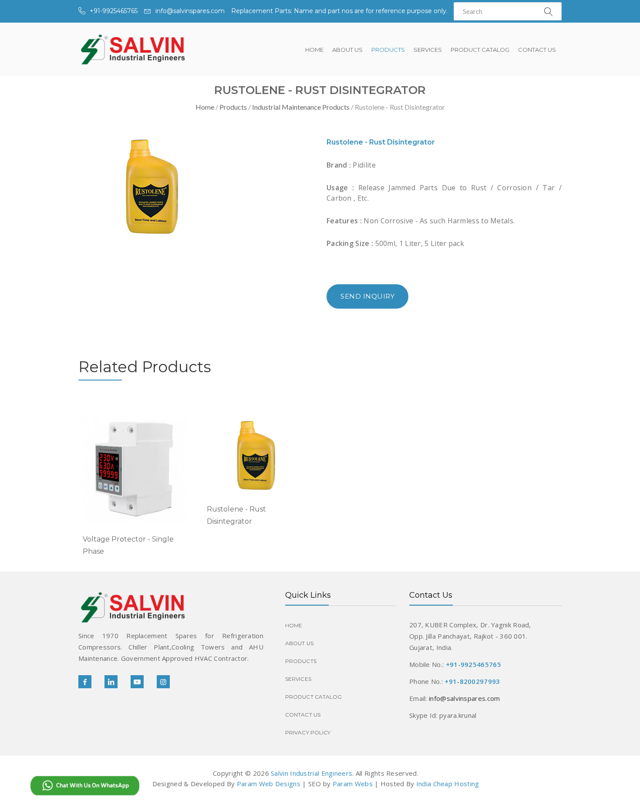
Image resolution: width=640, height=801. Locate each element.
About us (347, 49)
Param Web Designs (268, 783)
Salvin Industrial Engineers (311, 773)
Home (314, 49)
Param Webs (353, 783)
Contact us (537, 49)
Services (428, 49)
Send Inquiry (367, 296)
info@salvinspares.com (190, 11)
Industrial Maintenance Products (301, 107)
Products (388, 49)
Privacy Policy (307, 732)
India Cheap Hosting (447, 783)
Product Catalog (480, 49)
